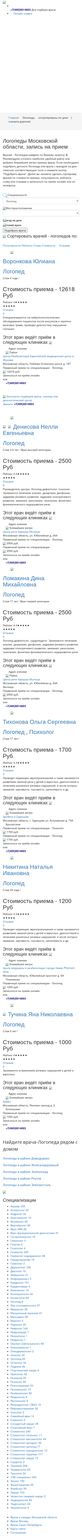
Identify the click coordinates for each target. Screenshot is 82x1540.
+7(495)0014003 (20, 9)
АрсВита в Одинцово (16, 816)
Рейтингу (27, 245)
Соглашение (18, 1532)
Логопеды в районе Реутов (22, 1178)
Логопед (14, 271)
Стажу (37, 245)
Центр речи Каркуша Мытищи (21, 531)
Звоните (8, 404)
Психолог (41, 731)
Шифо (7, 1101)
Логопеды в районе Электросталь (27, 1185)
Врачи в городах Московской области (33, 1517)
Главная (14, 117)
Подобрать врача (15, 230)
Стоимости (49, 245)
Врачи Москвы (19, 1521)
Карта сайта (18, 1528)
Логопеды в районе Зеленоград (25, 1171)
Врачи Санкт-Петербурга (26, 1525)
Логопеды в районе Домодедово (26, 1158)
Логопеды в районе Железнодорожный (31, 1165)
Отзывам (64, 245)
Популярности (12, 245)
